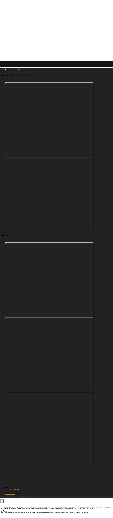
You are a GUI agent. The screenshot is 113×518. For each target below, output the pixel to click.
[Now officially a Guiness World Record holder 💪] (62, 480)
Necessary (4, 510)
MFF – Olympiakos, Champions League (12, 493)
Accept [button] (46, 498)
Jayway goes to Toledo (9, 491)
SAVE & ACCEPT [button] (4, 516)
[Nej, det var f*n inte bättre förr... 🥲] (45, 479)
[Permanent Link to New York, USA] (49, 279)
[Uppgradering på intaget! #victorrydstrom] (11, 481)
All (1, 67)
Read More (50, 498)
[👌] (11, 479)
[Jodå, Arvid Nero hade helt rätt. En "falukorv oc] (45, 483)
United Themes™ (24, 497)
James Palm (2, 79)
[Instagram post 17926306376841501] (28, 479)
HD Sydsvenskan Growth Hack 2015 (12, 489)
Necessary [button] (2, 509)
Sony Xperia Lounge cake (10, 494)
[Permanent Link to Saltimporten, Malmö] (49, 119)
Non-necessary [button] (3, 513)
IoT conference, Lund (9, 490)
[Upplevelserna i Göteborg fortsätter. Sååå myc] (62, 482)
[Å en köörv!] (28, 481)
